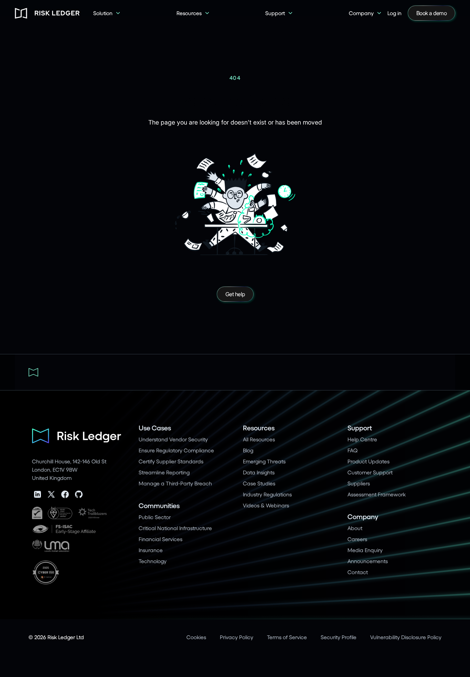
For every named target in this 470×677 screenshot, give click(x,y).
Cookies (196, 637)
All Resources (259, 439)
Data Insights (259, 472)
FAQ (352, 450)
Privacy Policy (236, 637)
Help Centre (362, 439)
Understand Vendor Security (173, 439)
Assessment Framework (377, 494)
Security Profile (338, 637)
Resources (259, 428)
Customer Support (370, 472)
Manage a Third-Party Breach (175, 483)
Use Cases (155, 428)
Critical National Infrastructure (175, 528)
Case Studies (259, 483)
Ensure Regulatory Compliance (176, 450)
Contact (358, 572)
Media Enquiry (365, 550)
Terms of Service (287, 637)
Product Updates (368, 461)
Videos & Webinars (266, 505)
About (355, 528)
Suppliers (359, 483)
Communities (159, 505)
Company (363, 516)
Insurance (151, 550)
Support (360, 428)
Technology (153, 561)
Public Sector (155, 517)
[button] (107, 13)
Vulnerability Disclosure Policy (405, 637)
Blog (248, 450)
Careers (357, 539)
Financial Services (160, 539)
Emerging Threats (264, 461)
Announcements (368, 561)
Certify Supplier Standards (171, 461)
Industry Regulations (267, 494)
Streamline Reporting (164, 472)
